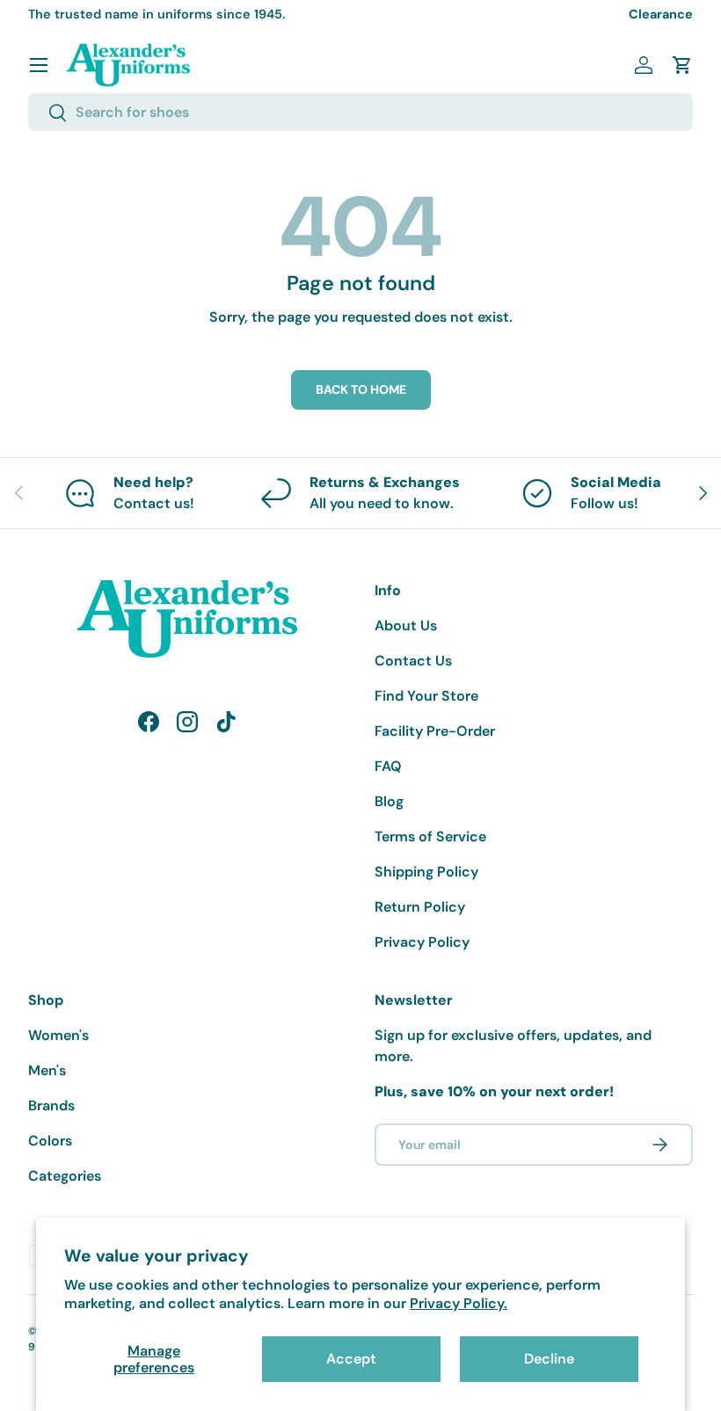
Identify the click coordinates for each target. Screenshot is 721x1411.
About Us (406, 625)
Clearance (661, 14)
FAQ (388, 766)
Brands (51, 1105)
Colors (50, 1140)
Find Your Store (426, 696)
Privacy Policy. (458, 1303)
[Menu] (38, 65)
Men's (47, 1070)
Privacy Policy (422, 942)
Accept (351, 1358)
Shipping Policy (426, 871)
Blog (389, 801)
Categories (64, 1176)
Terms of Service (430, 836)
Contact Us (413, 660)
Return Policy (420, 907)
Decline (549, 1358)
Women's (58, 1035)
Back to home (361, 389)
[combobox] (360, 112)
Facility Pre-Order (435, 731)
